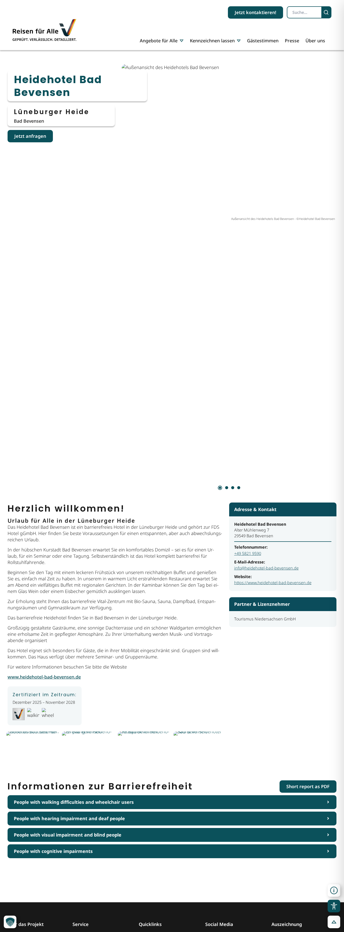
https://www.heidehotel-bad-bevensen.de (273, 582)
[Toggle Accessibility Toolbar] (334, 906)
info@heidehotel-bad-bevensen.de (266, 568)
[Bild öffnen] (32, 749)
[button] (334, 890)
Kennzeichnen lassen (212, 41)
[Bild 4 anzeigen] (238, 487)
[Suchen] (326, 12)
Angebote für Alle (159, 41)
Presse (292, 41)
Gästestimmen (263, 41)
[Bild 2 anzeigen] (226, 487)
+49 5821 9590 (247, 553)
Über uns (315, 41)
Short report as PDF (308, 786)
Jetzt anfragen (30, 136)
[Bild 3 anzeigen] (232, 487)
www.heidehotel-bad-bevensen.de (44, 677)
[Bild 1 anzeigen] (220, 488)
